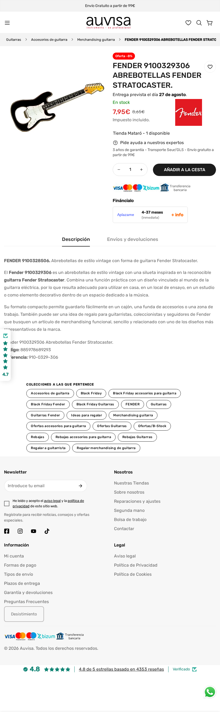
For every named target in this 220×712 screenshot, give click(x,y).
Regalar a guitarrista (48, 448)
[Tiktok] (47, 531)
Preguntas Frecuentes (26, 601)
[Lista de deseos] (188, 23)
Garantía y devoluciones (28, 592)
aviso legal (52, 501)
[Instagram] (20, 531)
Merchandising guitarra (96, 40)
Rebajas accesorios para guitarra (83, 437)
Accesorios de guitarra (49, 40)
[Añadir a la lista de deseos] (210, 67)
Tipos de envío (18, 574)
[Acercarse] (96, 64)
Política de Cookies (133, 574)
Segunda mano (129, 510)
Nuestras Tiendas (131, 483)
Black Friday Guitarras (95, 404)
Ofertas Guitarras (112, 426)
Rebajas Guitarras (137, 437)
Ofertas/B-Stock (152, 426)
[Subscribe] (80, 485)
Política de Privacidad (135, 565)
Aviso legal (125, 556)
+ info (177, 214)
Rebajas (37, 437)
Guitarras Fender (45, 415)
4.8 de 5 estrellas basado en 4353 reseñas (121, 669)
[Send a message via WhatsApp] (210, 692)
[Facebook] (6, 531)
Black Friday (91, 393)
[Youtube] (33, 531)
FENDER (133, 404)
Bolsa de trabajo (130, 519)
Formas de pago (20, 565)
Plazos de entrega (22, 583)
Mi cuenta (14, 556)
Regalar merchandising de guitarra (106, 448)
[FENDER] (177, 120)
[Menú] (7, 23)
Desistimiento (24, 614)
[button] (199, 23)
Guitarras (13, 40)
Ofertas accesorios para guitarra (58, 426)
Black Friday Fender (48, 404)
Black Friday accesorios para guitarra (144, 393)
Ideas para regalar (86, 415)
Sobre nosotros (129, 492)
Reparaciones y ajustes (137, 501)
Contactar (124, 528)
